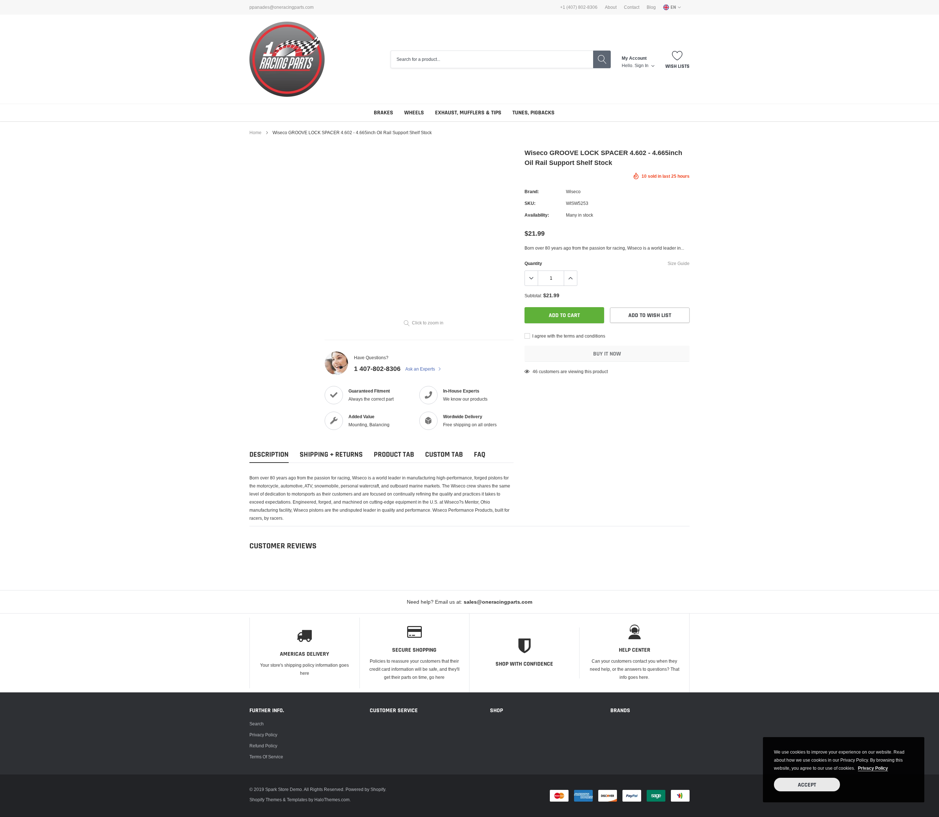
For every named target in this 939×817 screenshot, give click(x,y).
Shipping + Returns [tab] (331, 454)
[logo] (287, 59)
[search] (602, 59)
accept (807, 785)
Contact (631, 7)
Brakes (383, 113)
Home (255, 132)
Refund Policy (263, 745)
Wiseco (573, 191)
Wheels (414, 113)
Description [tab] (269, 454)
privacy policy (873, 768)
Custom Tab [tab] (444, 454)
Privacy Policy (263, 734)
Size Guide (679, 263)
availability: (537, 215)
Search (256, 723)
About (611, 7)
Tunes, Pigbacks (533, 113)
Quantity (533, 263)
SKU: (530, 203)
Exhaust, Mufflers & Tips (468, 113)
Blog (651, 7)
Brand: (532, 191)
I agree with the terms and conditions (568, 336)
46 (535, 371)
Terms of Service (266, 756)
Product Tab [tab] (394, 454)
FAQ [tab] (479, 454)
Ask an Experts (420, 369)
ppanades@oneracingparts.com (281, 7)
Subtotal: (533, 295)
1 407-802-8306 (377, 368)
